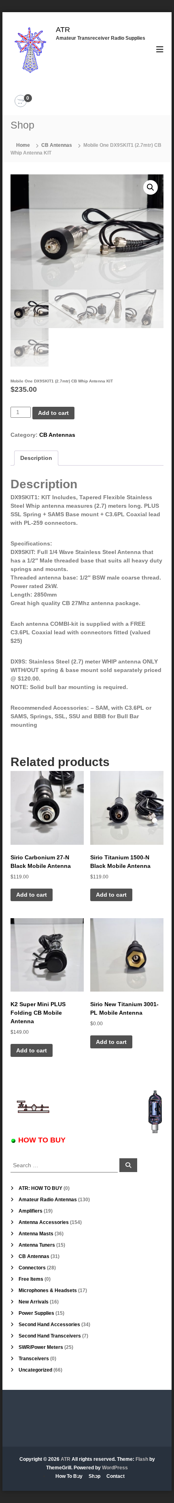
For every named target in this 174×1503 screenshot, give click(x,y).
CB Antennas (56, 145)
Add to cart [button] (31, 894)
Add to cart (53, 413)
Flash (142, 1459)
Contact (115, 1476)
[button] (150, 187)
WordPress (115, 1468)
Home (23, 145)
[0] (20, 101)
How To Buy (69, 1476)
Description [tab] (36, 458)
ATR (63, 30)
